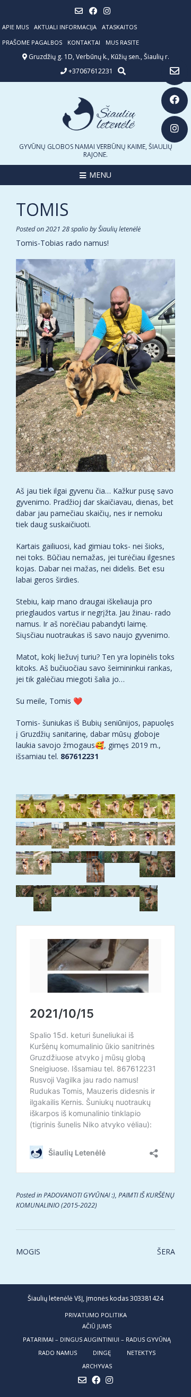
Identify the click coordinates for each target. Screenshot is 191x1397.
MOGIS (28, 1251)
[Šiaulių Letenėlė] (95, 113)
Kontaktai (83, 42)
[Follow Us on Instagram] (174, 129)
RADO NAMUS (57, 1353)
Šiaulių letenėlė (119, 229)
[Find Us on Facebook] (174, 100)
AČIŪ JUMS (96, 1326)
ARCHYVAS (97, 1366)
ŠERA (166, 1251)
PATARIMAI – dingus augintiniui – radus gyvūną (97, 1339)
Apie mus (15, 27)
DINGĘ (102, 1353)
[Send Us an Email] (174, 72)
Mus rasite (122, 42)
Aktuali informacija (65, 27)
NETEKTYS (141, 1353)
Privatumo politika (96, 1315)
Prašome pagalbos (32, 42)
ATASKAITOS (119, 27)
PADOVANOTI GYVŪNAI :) (79, 1195)
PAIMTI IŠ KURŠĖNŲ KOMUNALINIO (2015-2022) (95, 1200)
